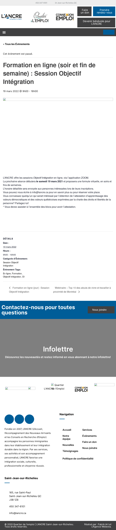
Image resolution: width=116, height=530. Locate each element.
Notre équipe (66, 437)
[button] (4, 32)
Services (87, 429)
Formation (17, 273)
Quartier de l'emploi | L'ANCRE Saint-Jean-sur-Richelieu (43, 524)
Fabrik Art (103, 524)
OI (23, 276)
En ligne (7, 273)
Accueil (67, 429)
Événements (89, 435)
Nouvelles (68, 444)
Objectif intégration (12, 276)
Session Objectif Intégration (10, 264)
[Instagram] (29, 419)
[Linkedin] (19, 419)
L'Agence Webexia (101, 526)
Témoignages (70, 450)
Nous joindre (89, 447)
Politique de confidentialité (78, 458)
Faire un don (89, 441)
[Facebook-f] (9, 419)
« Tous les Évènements (16, 44)
